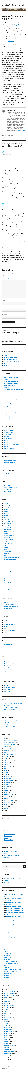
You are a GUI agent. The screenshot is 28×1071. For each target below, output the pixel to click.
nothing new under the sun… (12, 412)
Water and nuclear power (13, 938)
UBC (5, 671)
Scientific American (9, 687)
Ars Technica (7, 505)
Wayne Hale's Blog (9, 689)
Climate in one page (9, 462)
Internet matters (8, 760)
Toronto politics (8, 669)
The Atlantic (7, 561)
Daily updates (7, 748)
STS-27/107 (7, 796)
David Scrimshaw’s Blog (10, 604)
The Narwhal (7, 569)
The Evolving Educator (10, 448)
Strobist (6, 446)
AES (5, 622)
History (6, 758)
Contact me (8, 953)
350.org (6, 355)
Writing (6, 808)
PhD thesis (7, 776)
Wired (5, 591)
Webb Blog (7, 691)
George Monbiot (8, 432)
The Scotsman (8, 575)
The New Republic (9, 571)
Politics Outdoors (8, 414)
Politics (6, 784)
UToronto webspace (9, 630)
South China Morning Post (11, 557)
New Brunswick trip (9, 833)
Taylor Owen (7, 648)
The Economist (8, 563)
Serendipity (7, 725)
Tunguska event (18, 25)
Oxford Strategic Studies (11, 707)
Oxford (6, 774)
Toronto (6, 804)
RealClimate (7, 418)
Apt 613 (6, 602)
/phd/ (5, 660)
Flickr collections (8, 839)
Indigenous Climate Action (11, 361)
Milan (5, 135)
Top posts (6, 967)
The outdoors (7, 802)
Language (6, 762)
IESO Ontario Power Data (11, 383)
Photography (7, 782)
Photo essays (7, 778)
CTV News (6, 519)
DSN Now (6, 379)
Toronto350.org (8, 365)
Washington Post (8, 589)
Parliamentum (8, 438)
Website (4, 314)
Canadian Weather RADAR (11, 377)
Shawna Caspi (7, 491)
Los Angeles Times (9, 531)
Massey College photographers (12, 663)
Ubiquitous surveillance (12, 932)
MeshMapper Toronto (10, 385)
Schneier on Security (9, 709)
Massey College (8, 662)
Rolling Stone (7, 551)
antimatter (11, 40)
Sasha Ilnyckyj (8, 489)
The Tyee (6, 579)
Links (5, 626)
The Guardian (7, 565)
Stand (5, 363)
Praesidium (7, 440)
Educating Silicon (8, 430)
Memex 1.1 (6, 436)
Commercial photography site (12, 878)
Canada (6, 746)
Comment (5, 278)
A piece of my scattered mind (12, 721)
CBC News (6, 513)
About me (6, 949)
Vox (5, 587)
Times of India (8, 583)
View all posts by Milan (20, 130)
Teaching (6, 798)
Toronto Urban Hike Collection (12, 969)
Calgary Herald (8, 511)
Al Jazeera (6, 503)
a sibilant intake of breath (13, 5)
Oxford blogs (7, 957)
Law (5, 764)
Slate (5, 555)
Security (6, 792)
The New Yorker (8, 573)
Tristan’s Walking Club (10, 971)
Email (4, 307)
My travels (7, 975)
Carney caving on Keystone (13, 906)
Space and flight (8, 794)
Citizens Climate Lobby (10, 357)
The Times (7, 577)
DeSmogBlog (7, 403)
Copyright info (8, 973)
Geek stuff (17, 135)
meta (5, 628)
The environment (9, 800)
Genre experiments (9, 624)
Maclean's (6, 533)
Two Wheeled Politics (10, 727)
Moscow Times (8, 537)
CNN (5, 517)
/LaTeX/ (6, 620)
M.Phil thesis (7, 766)
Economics (7, 750)
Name (4, 300)
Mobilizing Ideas (8, 644)
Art (4, 738)
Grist (5, 405)
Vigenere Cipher (8, 632)
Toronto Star (7, 585)
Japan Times (7, 529)
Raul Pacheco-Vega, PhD (11, 646)
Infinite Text (7, 723)
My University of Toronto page (12, 665)
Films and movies (9, 754)
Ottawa (6, 772)
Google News (7, 527)
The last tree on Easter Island (14, 908)
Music (5, 770)
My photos (7, 955)
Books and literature (9, 744)
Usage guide (7, 880)
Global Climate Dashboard (11, 381)
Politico (6, 547)
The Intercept (7, 567)
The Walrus (7, 581)
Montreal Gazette (9, 535)
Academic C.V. (9, 951)
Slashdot (6, 553)
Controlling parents (11, 934)
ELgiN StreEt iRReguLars (11, 606)
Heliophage (7, 407)
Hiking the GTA (8, 434)
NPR (5, 545)
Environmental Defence (10, 359)
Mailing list (7, 882)
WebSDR (6, 387)
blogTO (6, 509)
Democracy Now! (8, 521)
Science (21, 135)
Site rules (6, 977)
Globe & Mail (7, 525)
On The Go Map (8, 474)
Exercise (6, 752)
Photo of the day (8, 780)
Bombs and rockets (9, 742)
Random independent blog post (13, 444)
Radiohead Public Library (11, 487)
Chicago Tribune (8, 515)
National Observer (9, 539)
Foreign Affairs (8, 523)
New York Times (8, 543)
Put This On (7, 442)
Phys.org (6, 685)
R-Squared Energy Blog (10, 416)
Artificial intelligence (10, 740)
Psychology (7, 786)
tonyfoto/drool (8, 608)
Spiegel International (10, 559)
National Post (7, 541)
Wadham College (8, 673)
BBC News (6, 507)
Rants (5, 788)
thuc (5, 965)
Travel (5, 806)
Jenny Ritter (7, 485)
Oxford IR (6, 667)
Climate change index (10, 460)
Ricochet (6, 549)
